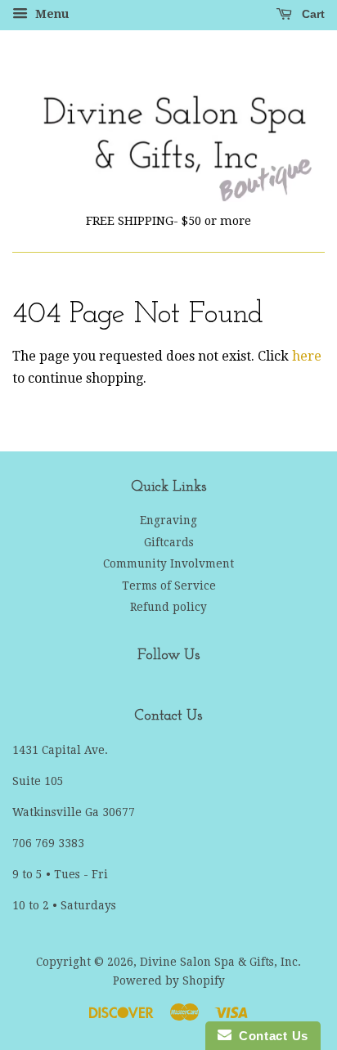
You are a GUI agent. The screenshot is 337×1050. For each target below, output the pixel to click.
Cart (312, 13)
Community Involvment (168, 563)
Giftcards (169, 542)
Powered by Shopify (169, 980)
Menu (50, 13)
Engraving (168, 520)
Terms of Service (169, 585)
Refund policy (168, 606)
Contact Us (269, 1036)
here (306, 356)
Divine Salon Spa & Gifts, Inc (219, 961)
